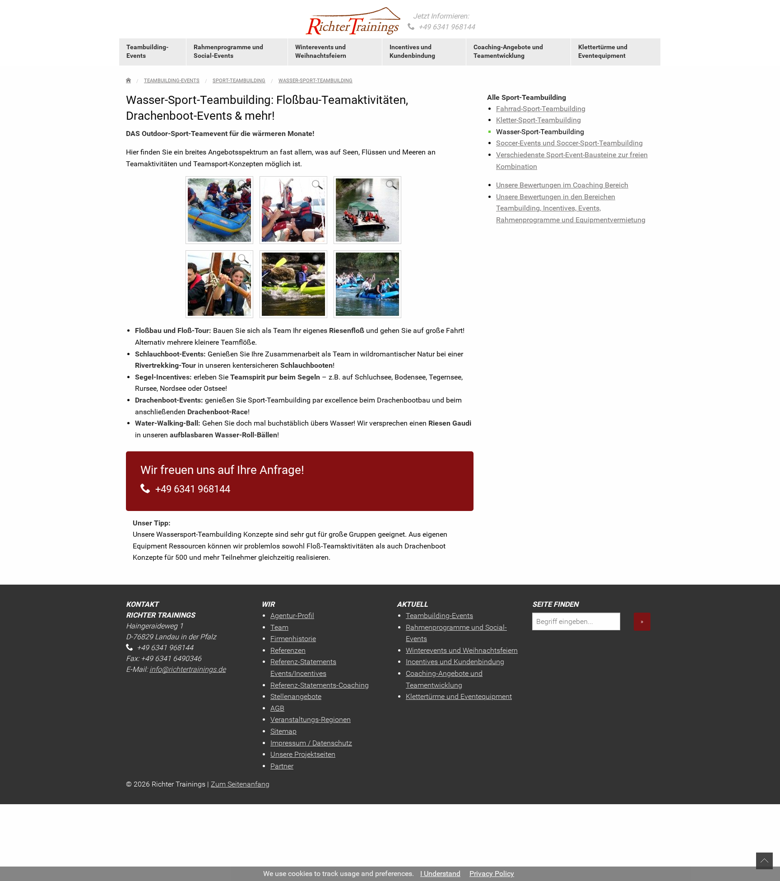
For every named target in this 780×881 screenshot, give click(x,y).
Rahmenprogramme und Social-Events (228, 51)
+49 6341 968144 (446, 27)
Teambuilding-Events (147, 51)
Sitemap (283, 731)
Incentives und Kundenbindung (412, 51)
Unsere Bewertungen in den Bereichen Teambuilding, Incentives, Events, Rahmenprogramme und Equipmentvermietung (570, 208)
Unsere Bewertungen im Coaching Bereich (562, 185)
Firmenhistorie (293, 638)
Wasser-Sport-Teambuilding (316, 81)
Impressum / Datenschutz (311, 743)
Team (279, 627)
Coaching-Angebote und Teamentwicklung (508, 51)
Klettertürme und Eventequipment (602, 51)
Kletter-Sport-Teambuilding (538, 120)
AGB (277, 708)
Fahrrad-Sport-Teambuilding (540, 108)
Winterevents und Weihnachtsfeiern (320, 51)
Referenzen (288, 650)
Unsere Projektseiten (302, 754)
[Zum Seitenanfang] (764, 860)
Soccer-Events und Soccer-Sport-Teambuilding (569, 143)
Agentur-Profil (292, 615)
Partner (281, 766)
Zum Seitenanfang (240, 784)
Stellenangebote (295, 696)
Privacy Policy (491, 873)
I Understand (440, 873)
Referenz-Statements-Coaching (319, 685)
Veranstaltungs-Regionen (310, 719)
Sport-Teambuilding (239, 81)
